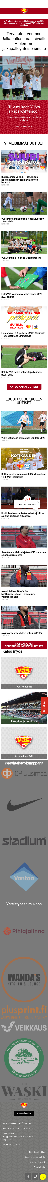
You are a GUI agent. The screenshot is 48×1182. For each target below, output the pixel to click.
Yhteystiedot (39, 1167)
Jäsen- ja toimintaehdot (34, 1157)
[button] (2, 11)
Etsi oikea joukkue (24, 126)
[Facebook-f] (28, 1176)
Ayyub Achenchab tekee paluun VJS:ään (22, 633)
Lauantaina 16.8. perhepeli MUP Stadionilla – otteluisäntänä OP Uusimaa (23, 334)
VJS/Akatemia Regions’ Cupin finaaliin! (21, 257)
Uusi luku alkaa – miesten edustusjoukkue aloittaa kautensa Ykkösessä (22, 514)
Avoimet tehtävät (37, 1162)
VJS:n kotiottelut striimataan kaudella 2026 (23, 438)
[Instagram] (35, 1176)
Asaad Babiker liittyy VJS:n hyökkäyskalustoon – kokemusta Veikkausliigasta (18, 594)
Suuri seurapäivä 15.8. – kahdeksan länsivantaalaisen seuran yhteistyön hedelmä (19, 180)
